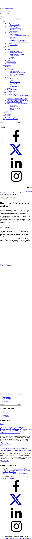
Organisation (6, 397)
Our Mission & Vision (16, 34)
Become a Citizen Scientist (17, 72)
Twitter (5, 413)
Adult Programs (14, 55)
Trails (11, 80)
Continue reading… (5, 444)
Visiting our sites (14, 79)
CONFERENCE (11, 63)
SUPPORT (10, 69)
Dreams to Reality (15, 25)
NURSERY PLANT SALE (14, 102)
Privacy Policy (7, 400)
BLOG (5, 112)
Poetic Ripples (14, 106)
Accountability (14, 45)
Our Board (13, 38)
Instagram (6, 416)
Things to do (13, 83)
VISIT (8, 77)
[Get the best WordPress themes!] (16, 182)
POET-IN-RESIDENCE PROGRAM (17, 103)
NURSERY (10, 59)
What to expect (14, 85)
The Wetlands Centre (5, 11)
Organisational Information (17, 40)
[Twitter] (16, 155)
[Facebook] (16, 142)
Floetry (12, 109)
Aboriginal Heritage (15, 28)
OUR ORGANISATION (14, 32)
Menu (2, 17)
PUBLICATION (11, 62)
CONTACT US (11, 117)
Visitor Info (6, 401)
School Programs (14, 51)
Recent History (14, 31)
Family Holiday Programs (17, 54)
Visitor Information (15, 86)
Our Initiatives (7, 65)
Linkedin (5, 415)
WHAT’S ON (7, 92)
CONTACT (6, 116)
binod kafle (6, 473)
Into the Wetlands (15, 108)
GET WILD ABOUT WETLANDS (17, 99)
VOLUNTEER (11, 75)
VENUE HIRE (11, 91)
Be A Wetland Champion (17, 74)
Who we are (6, 22)
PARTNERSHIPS (12, 89)
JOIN (8, 66)
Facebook (6, 412)
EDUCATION (11, 49)
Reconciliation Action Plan (21, 42)
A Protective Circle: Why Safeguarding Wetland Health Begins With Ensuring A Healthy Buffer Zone (17, 470)
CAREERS (10, 46)
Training (12, 57)
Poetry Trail (13, 105)
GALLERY (10, 88)
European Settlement (15, 29)
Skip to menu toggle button (10, 119)
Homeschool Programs (16, 52)
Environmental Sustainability (21, 35)
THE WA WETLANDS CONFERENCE (18, 100)
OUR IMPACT (11, 43)
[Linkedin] (16, 169)
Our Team (13, 37)
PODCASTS (10, 60)
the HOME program (12, 94)
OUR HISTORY (11, 26)
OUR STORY (11, 23)
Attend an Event (14, 71)
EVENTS (9, 111)
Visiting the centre (15, 82)
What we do (6, 48)
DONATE (9, 68)
